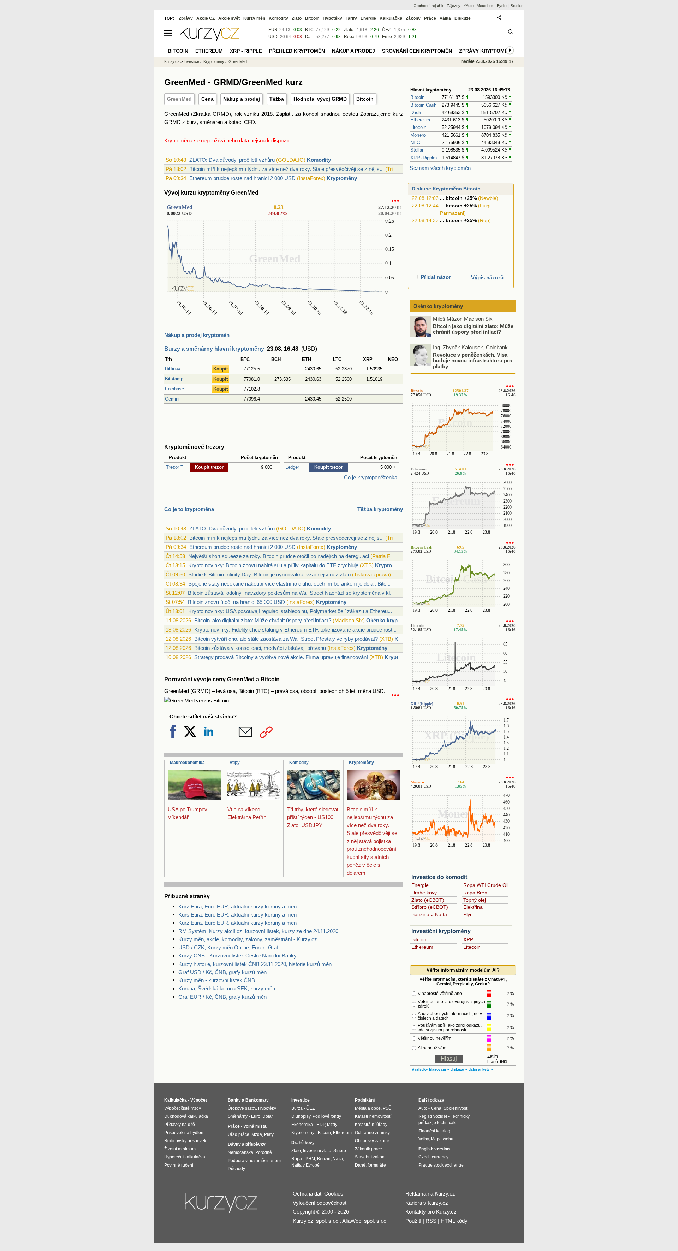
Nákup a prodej (241, 99)
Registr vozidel (432, 1116)
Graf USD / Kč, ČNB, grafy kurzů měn (222, 972)
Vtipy (235, 762)
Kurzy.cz (171, 61)
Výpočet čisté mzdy (182, 1108)
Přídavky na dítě (179, 1124)
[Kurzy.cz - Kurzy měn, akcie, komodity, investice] (209, 39)
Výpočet (198, 1100)
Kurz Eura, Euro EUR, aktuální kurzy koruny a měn (237, 906)
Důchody (236, 1168)
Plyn (468, 914)
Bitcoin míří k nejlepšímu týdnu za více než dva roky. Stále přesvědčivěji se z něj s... (286, 169)
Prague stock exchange (441, 1165)
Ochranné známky (372, 1132)
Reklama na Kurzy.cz (430, 1194)
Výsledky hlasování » (430, 1069)
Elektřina (473, 907)
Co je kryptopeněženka (370, 477)
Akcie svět (229, 18)
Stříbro (339, 1150)
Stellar (416, 150)
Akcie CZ (205, 18)
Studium (517, 6)
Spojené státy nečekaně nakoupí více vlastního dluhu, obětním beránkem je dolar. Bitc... (289, 584)
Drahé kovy (424, 892)
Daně (360, 1165)
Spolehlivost (455, 1108)
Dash (415, 112)
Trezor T (174, 467)
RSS (431, 1221)
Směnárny (238, 1116)
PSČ (387, 1108)
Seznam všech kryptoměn (440, 168)
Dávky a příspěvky (247, 1144)
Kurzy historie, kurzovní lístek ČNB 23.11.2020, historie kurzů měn (255, 964)
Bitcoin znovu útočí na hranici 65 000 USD (236, 602)
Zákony (413, 18)
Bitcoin (365, 99)
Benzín (324, 1158)
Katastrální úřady (371, 1124)
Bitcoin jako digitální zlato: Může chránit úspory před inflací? (262, 620)
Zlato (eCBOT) (427, 900)
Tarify (351, 18)
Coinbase (174, 388)
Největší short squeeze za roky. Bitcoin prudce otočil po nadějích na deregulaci (278, 556)
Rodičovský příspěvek (185, 1140)
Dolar (267, 1116)
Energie (420, 885)
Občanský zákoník (372, 1140)
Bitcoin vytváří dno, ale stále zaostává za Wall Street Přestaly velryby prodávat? (286, 639)
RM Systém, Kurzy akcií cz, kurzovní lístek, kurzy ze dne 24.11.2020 (258, 931)
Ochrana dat (307, 1194)
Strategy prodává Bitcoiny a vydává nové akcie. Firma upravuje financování (281, 657)
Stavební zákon (370, 1157)
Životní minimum (180, 1148)
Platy (269, 1134)
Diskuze (462, 18)
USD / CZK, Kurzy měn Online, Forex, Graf (228, 947)
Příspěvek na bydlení (184, 1132)
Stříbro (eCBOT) (429, 907)
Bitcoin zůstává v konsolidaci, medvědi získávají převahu (260, 648)
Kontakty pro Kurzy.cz (431, 1212)
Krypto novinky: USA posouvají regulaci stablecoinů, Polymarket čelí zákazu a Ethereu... (290, 611)
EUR (273, 29)
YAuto (469, 6)
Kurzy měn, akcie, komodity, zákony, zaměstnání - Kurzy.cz (247, 939)
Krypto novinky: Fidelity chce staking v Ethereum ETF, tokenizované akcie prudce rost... (295, 630)
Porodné (263, 1152)
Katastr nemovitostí (373, 1116)
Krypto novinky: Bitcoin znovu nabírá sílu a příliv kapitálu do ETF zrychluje (273, 565)
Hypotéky (332, 18)
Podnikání (365, 1100)
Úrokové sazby (242, 1108)
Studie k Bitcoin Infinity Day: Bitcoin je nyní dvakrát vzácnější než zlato (269, 574)
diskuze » (459, 1069)
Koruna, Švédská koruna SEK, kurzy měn (226, 988)
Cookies (333, 1194)
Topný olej (474, 900)
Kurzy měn (254, 18)
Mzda (256, 1134)
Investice (191, 61)
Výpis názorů (487, 277)
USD (273, 36)
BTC (309, 29)
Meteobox (485, 6)
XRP (468, 939)
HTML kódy (454, 1221)
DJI (308, 36)
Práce (430, 18)
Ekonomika (302, 1124)
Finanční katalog (434, 1130)
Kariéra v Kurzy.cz (426, 1203)
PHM (310, 1158)
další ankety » (481, 1069)
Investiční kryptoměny (441, 931)
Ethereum (420, 120)
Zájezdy (453, 6)
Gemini (172, 399)
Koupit (220, 369)
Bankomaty (257, 1100)
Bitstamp (174, 378)
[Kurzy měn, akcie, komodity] (222, 1205)
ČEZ (386, 29)
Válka (445, 18)
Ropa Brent (476, 892)
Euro (255, 1116)
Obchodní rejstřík (429, 6)
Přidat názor (436, 277)
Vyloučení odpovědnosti (320, 1203)
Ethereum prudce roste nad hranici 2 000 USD (242, 178)
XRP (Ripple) (423, 157)
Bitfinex (172, 368)
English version (434, 1148)
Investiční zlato (317, 1150)
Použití (413, 1221)
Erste (387, 36)
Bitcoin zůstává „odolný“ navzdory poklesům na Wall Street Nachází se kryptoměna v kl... (291, 593)
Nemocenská (240, 1152)
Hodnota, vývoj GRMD (320, 99)
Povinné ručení (178, 1165)
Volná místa (255, 1126)
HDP (320, 1124)
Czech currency (433, 1157)
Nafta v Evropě (305, 1165)
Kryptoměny (342, 178)
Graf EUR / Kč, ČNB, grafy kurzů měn (222, 997)
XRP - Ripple (246, 51)
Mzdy (332, 1124)
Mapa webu (442, 1139)
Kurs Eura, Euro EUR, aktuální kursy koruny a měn (237, 915)
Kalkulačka (391, 18)
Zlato (348, 29)
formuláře (377, 1165)
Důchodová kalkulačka (186, 1116)
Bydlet (502, 6)
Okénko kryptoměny (391, 620)
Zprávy (186, 18)
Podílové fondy (327, 1116)
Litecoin (418, 127)
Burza (297, 1108)
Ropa (349, 36)
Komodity (319, 160)
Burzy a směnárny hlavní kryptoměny (214, 349)
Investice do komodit (439, 877)
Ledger (292, 467)
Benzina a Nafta (429, 914)
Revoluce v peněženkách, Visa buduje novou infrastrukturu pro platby (472, 360)
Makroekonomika (187, 762)
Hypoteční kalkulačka (184, 1157)
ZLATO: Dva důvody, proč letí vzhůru (232, 160)
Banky (234, 1100)
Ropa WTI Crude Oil (486, 885)
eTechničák (445, 1122)
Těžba (276, 99)
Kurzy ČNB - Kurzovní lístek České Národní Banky (237, 956)
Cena (207, 99)
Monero (418, 135)
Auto (422, 1108)
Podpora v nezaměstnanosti (254, 1160)
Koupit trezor (209, 467)
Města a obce (368, 1108)
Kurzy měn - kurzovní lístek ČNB (216, 980)
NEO (415, 142)
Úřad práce (238, 1134)
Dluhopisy (300, 1116)
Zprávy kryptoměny (487, 51)
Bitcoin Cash (423, 105)
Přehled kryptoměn (297, 51)
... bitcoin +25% (458, 198)
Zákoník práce (368, 1148)
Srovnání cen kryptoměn (417, 51)
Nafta (338, 1158)
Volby (423, 1139)
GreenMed (179, 99)
